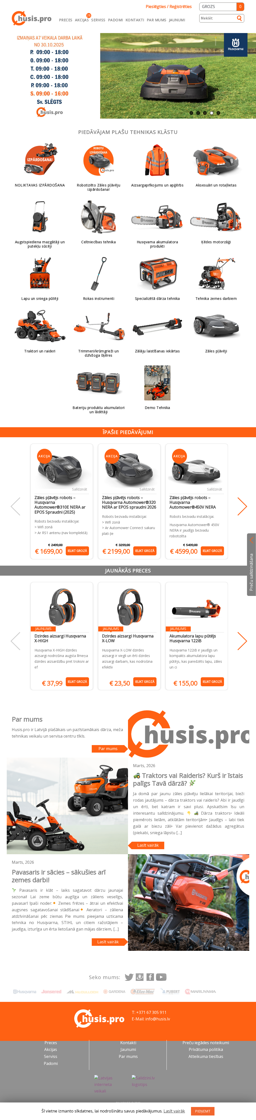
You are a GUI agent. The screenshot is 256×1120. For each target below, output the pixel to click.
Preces (65, 20)
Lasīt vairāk (148, 845)
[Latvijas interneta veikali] (109, 1084)
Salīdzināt (79, 489)
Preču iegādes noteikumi (205, 1042)
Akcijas (82, 20)
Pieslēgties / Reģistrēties (169, 6)
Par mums (156, 20)
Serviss (98, 20)
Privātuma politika (206, 1049)
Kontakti (135, 20)
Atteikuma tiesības (205, 1056)
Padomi (115, 20)
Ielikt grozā (77, 551)
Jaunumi (177, 20)
